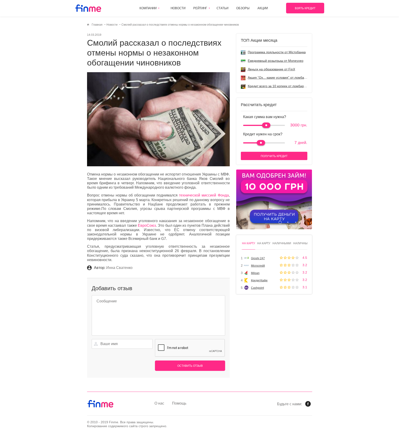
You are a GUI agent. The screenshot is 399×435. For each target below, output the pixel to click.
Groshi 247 (258, 258)
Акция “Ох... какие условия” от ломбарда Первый (285, 77)
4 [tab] (303, 222)
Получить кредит (274, 156)
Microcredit (258, 265)
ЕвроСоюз (147, 225)
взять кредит (305, 8)
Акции (262, 8)
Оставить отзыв (190, 365)
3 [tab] (296, 222)
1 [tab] (280, 222)
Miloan (255, 273)
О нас (159, 403)
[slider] (266, 125)
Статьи (222, 8)
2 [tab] (288, 222)
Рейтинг (200, 8)
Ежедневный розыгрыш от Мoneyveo (275, 61)
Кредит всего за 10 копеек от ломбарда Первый (284, 86)
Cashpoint (257, 287)
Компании (148, 8)
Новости (178, 8)
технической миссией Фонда (204, 195)
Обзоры (243, 8)
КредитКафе (259, 280)
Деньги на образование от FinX (271, 69)
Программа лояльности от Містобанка (277, 52)
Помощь (179, 403)
